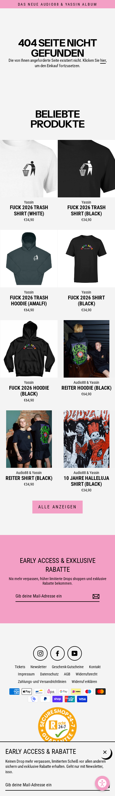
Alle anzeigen (57, 506)
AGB (67, 674)
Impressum (26, 674)
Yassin (29, 202)
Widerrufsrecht (86, 674)
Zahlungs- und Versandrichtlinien (42, 681)
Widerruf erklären (84, 681)
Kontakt (95, 667)
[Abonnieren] (95, 596)
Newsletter (38, 667)
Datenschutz (49, 674)
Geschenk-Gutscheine (68, 667)
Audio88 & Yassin (86, 382)
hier (103, 60)
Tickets (20, 667)
